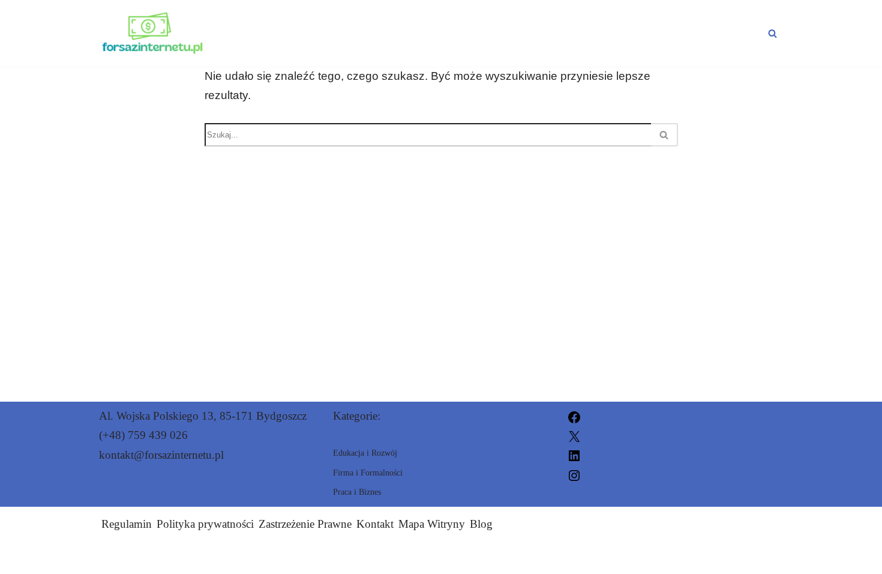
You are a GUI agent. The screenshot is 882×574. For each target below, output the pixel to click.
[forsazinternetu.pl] (152, 33)
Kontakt (375, 524)
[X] (574, 435)
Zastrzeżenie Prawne (305, 524)
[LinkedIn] (574, 455)
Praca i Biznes (383, 33)
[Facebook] (574, 415)
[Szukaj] (772, 33)
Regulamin (126, 524)
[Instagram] (574, 474)
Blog (481, 524)
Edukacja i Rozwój (525, 33)
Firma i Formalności (689, 33)
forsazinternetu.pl (568, 557)
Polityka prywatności (205, 524)
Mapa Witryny (431, 524)
